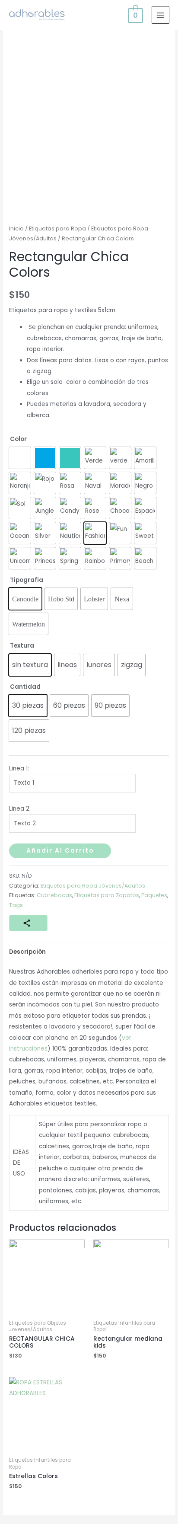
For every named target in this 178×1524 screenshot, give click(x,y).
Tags (16, 905)
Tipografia (26, 580)
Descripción (27, 952)
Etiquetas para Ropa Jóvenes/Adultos (93, 885)
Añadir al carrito (60, 851)
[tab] (89, 951)
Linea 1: (19, 768)
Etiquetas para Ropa (57, 228)
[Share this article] (28, 923)
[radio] (20, 458)
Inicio (16, 228)
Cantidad (25, 687)
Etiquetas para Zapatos (106, 895)
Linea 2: (20, 809)
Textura (22, 646)
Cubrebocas (54, 895)
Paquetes (154, 895)
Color (18, 439)
